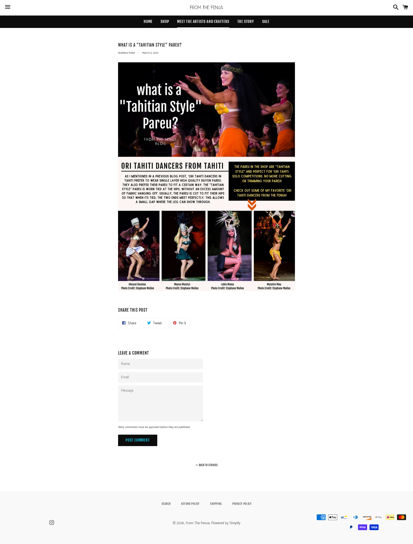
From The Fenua (198, 523)
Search (166, 504)
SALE (265, 21)
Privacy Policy (241, 504)
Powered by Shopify (225, 523)
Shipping (216, 504)
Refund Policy (190, 504)
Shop (165, 21)
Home (148, 21)
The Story (245, 21)
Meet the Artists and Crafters (203, 21)
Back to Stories (207, 465)
